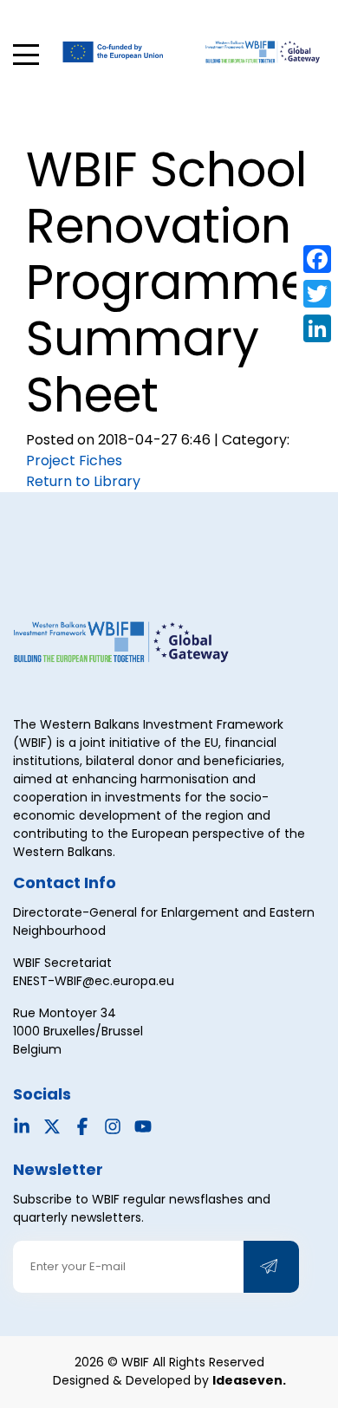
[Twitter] (317, 293)
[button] (26, 54)
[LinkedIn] (317, 328)
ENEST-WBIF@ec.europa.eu (93, 980)
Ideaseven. (249, 1380)
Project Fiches (74, 460)
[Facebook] (317, 259)
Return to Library (83, 481)
